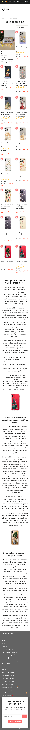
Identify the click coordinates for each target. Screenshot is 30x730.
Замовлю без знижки (15, 721)
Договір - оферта (7, 658)
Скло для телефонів (8, 681)
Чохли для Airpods (7, 690)
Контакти (4, 646)
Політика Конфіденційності (10, 655)
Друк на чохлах (6, 664)
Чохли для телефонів (8, 672)
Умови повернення (7, 649)
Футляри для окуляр (8, 678)
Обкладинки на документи (9, 675)
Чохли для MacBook (7, 684)
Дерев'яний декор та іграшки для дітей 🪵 (14, 693)
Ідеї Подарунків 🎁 (7, 696)
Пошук (3, 643)
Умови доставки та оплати (9, 652)
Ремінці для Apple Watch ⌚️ (10, 687)
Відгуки (4, 640)
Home (3, 18)
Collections (7, 18)
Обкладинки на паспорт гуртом (11, 661)
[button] (20, 53)
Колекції (4, 670)
